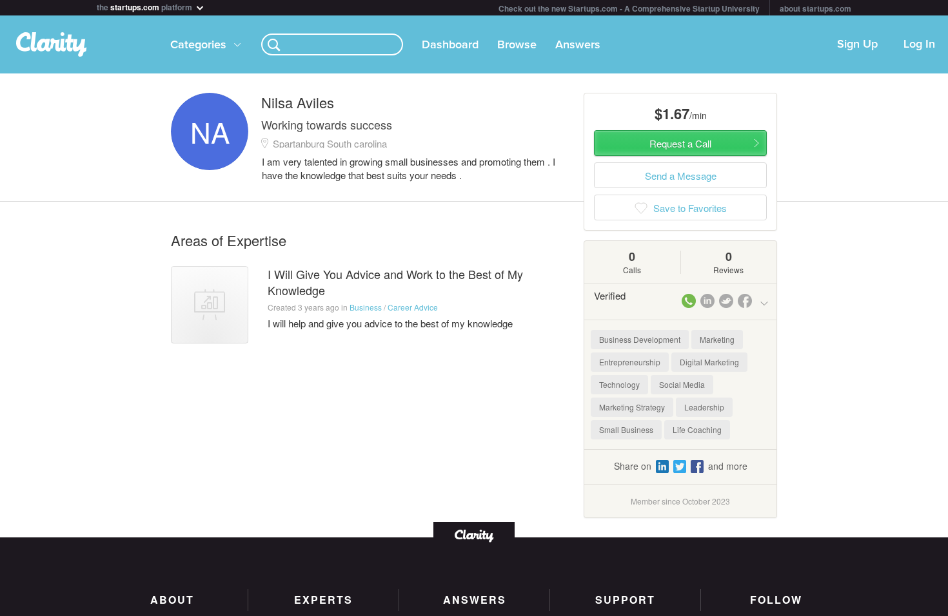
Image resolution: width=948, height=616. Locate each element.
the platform (145, 6)
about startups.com (815, 8)
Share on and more (680, 465)
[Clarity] (474, 534)
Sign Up (857, 44)
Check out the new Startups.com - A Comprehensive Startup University (629, 8)
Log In (919, 44)
